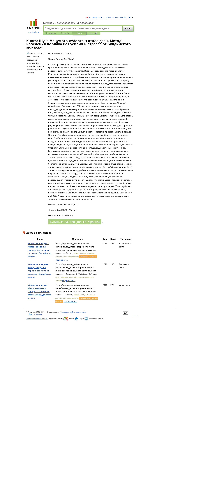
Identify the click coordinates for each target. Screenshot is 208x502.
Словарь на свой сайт (116, 17)
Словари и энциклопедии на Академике (68, 22)
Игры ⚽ (93, 33)
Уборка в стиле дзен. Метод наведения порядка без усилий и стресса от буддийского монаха (39, 250)
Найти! (127, 28)
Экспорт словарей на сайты (37, 319)
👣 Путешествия (35, 314)
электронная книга (88, 257)
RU (130, 17)
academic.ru (33, 32)
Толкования (50, 33)
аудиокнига (85, 298)
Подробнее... (62, 260)
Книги (79, 33)
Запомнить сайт (96, 17)
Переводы (65, 33)
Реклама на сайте (79, 312)
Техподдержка (65, 312)
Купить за (75, 222)
